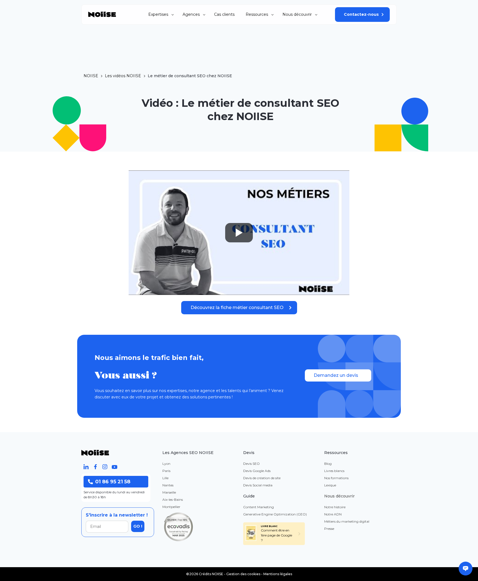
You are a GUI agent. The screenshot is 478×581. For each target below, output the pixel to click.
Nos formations (336, 478)
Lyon (166, 463)
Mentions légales (277, 574)
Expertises (158, 14)
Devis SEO (251, 463)
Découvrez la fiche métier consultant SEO (237, 307)
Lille (165, 478)
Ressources (257, 14)
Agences (191, 14)
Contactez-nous (361, 14)
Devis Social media (257, 485)
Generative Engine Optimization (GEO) (275, 514)
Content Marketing (258, 507)
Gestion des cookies (243, 574)
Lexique (330, 485)
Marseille (169, 492)
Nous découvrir (297, 14)
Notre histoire (334, 507)
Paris (166, 471)
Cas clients (224, 14)
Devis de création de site (261, 478)
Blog (328, 463)
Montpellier (171, 507)
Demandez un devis (336, 375)
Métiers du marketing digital (346, 521)
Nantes (167, 485)
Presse (329, 528)
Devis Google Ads (257, 471)
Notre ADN (333, 514)
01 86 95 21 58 (112, 482)
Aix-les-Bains (172, 499)
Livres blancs (334, 471)
